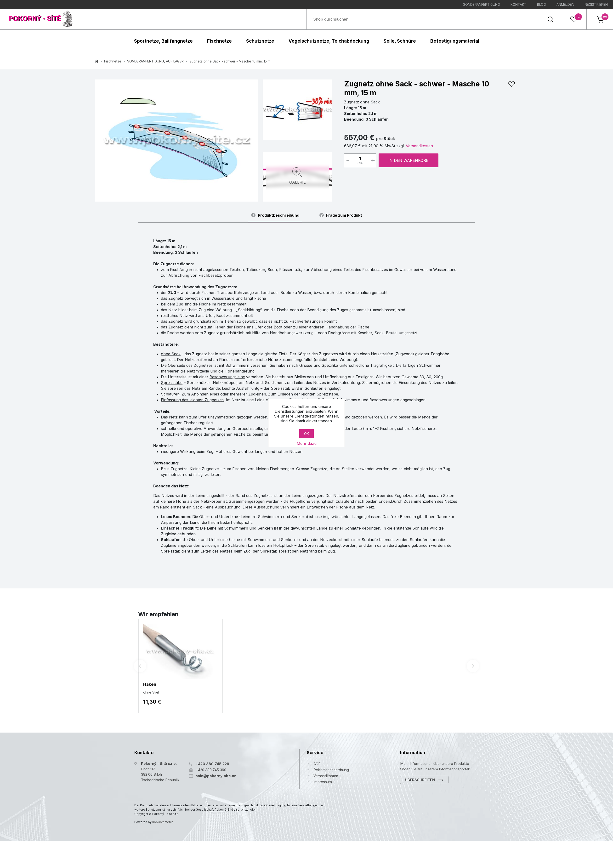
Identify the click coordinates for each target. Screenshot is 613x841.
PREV (140, 666)
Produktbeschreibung (278, 215)
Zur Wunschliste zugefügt (511, 84)
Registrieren (596, 4)
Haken (149, 684)
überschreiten (420, 780)
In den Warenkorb (408, 160)
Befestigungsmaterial (454, 41)
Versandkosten (419, 145)
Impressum (322, 781)
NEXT (473, 666)
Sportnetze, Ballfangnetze (163, 41)
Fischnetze (219, 41)
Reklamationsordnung (331, 770)
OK (306, 434)
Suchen (550, 19)
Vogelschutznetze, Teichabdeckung (329, 41)
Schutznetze (260, 41)
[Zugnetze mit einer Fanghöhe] (176, 140)
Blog (541, 4)
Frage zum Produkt (344, 215)
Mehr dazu (307, 443)
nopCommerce (163, 822)
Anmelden (565, 4)
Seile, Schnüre (400, 41)
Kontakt (519, 4)
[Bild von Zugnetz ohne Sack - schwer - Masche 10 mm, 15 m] (297, 109)
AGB (317, 764)
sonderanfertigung (481, 4)
